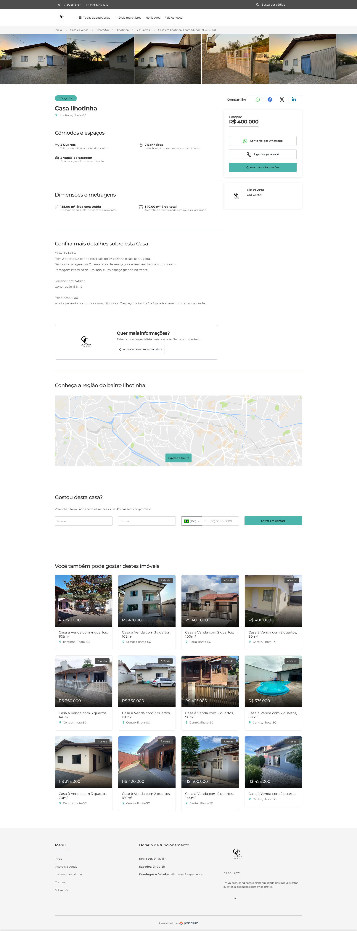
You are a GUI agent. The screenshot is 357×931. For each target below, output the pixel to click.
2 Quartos (143, 30)
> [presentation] (345, 63)
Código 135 (66, 98)
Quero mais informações (262, 167)
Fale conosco (173, 17)
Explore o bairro (178, 458)
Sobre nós (61, 890)
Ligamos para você (266, 154)
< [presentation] (12, 63)
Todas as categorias (96, 17)
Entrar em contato (273, 520)
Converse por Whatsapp (266, 140)
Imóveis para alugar (68, 874)
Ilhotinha (123, 30)
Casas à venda (79, 30)
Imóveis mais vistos (128, 17)
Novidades (153, 17)
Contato (60, 882)
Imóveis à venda (66, 866)
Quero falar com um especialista (140, 349)
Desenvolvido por (169, 923)
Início (58, 30)
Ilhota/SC (103, 30)
